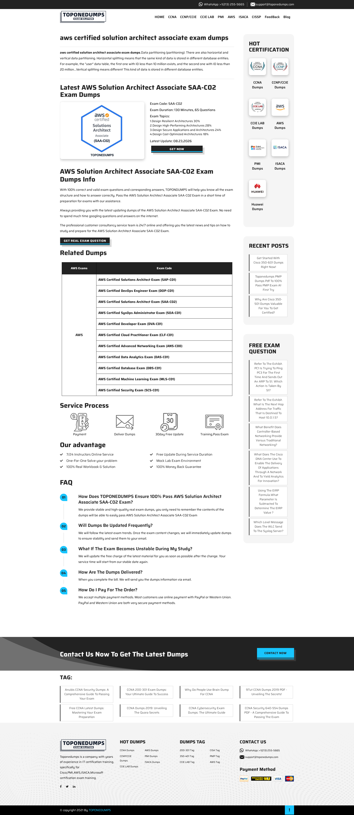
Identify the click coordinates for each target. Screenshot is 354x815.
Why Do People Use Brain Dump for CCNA (207, 691)
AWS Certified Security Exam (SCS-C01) (128, 390)
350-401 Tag (187, 756)
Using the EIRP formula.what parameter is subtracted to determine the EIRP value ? (268, 501)
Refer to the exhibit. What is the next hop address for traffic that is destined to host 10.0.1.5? (268, 409)
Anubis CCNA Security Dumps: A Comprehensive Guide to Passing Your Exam (86, 694)
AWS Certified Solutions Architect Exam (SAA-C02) (137, 301)
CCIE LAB (207, 17)
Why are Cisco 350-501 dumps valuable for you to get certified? (268, 306)
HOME (159, 17)
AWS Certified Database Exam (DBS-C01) (129, 368)
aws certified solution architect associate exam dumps (100, 52)
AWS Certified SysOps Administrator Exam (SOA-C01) (139, 312)
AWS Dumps (280, 125)
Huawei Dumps (257, 207)
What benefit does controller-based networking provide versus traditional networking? (268, 436)
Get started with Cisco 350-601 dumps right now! (268, 262)
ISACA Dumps (280, 166)
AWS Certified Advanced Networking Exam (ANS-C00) (140, 346)
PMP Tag (215, 756)
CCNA (172, 17)
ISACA (243, 17)
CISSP (256, 17)
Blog (286, 17)
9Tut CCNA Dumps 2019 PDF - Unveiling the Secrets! (266, 691)
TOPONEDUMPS (100, 810)
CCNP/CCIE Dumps (280, 85)
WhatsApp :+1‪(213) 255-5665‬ (224, 4)
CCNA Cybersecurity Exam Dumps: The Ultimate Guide (206, 710)
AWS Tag (215, 762)
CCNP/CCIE (188, 17)
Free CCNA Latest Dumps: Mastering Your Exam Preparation (86, 712)
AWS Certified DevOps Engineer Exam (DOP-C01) (136, 290)
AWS (231, 17)
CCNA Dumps (257, 85)
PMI (221, 17)
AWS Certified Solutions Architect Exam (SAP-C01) (137, 279)
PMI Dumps (257, 166)
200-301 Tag (187, 750)
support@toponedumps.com (275, 4)
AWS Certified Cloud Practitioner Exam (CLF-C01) (135, 335)
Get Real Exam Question (85, 240)
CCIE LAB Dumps (257, 125)
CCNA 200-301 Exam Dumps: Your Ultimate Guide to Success (146, 691)
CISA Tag (215, 750)
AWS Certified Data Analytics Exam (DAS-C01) (133, 357)
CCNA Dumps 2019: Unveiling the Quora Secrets (147, 710)
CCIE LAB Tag (187, 762)
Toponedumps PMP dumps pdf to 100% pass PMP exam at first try (268, 283)
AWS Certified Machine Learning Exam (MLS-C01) (136, 379)
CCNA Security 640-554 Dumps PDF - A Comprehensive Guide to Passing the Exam (266, 712)
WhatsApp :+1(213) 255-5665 (262, 750)
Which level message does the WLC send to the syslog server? (268, 526)
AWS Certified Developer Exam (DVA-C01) (130, 323)
